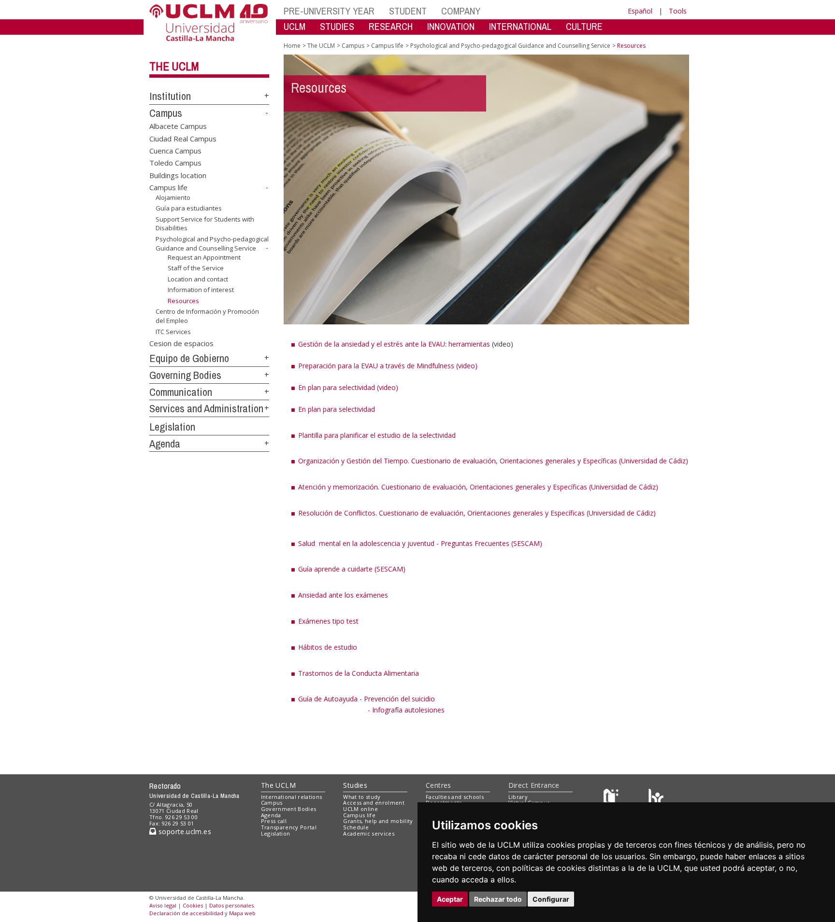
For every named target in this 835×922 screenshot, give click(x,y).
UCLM (294, 26)
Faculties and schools (455, 796)
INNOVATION (451, 26)
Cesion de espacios (181, 343)
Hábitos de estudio (327, 647)
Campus (165, 113)
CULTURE (584, 26)
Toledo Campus (175, 163)
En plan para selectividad (336, 409)
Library (518, 796)
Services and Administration (206, 408)
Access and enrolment (373, 802)
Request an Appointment (204, 257)
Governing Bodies (185, 375)
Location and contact (198, 279)
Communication (180, 392)
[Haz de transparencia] (612, 798)
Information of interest (201, 289)
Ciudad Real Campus (182, 138)
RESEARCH (391, 26)
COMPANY (460, 10)
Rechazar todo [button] (498, 899)
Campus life (168, 187)
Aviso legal (162, 905)
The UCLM (174, 66)
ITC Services (173, 331)
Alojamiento (173, 197)
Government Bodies (289, 808)
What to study (361, 796)
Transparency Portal (289, 827)
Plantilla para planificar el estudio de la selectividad (377, 435)
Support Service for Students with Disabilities (205, 223)
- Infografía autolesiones (406, 709)
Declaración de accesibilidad (186, 913)
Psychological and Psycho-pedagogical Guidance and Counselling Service (212, 243)
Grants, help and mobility (378, 820)
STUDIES (337, 26)
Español (640, 10)
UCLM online (360, 808)
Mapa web (242, 913)
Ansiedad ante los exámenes (343, 595)
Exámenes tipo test (328, 621)
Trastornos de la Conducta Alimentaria (358, 673)
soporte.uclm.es (183, 831)
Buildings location (177, 175)
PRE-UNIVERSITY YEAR (329, 10)
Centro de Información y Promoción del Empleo (207, 315)
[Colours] (656, 798)
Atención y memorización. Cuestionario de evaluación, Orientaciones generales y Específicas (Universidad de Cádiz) (478, 486)
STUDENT (408, 10)
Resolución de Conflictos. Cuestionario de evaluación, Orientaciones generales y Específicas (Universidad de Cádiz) (477, 512)
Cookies (193, 905)
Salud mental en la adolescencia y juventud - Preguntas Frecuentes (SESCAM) (420, 543)
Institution (170, 96)
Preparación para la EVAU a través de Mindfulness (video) (387, 365)
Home (292, 46)
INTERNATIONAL (520, 26)
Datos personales (231, 905)
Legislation (172, 426)
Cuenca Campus (175, 150)
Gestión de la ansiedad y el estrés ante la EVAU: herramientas (394, 344)
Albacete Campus (178, 126)
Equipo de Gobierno (189, 358)
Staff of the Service (196, 268)
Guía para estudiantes (189, 208)
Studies (355, 785)
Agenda (164, 443)
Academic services (368, 833)
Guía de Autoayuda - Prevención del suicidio (366, 698)
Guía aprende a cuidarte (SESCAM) (351, 568)
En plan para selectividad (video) (348, 387)
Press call (274, 820)
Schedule (356, 827)
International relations (291, 796)
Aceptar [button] (450, 899)
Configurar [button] (551, 899)
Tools (678, 10)
